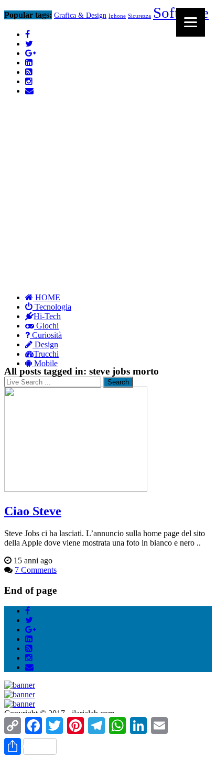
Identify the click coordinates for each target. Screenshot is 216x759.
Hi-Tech (47, 316)
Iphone (117, 16)
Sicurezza (139, 16)
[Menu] (190, 22)
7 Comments (36, 569)
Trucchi (46, 353)
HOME (46, 297)
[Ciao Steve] (75, 488)
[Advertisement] (108, 174)
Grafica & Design (80, 15)
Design (45, 344)
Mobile (45, 363)
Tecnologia (52, 306)
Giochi (46, 325)
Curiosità (46, 335)
